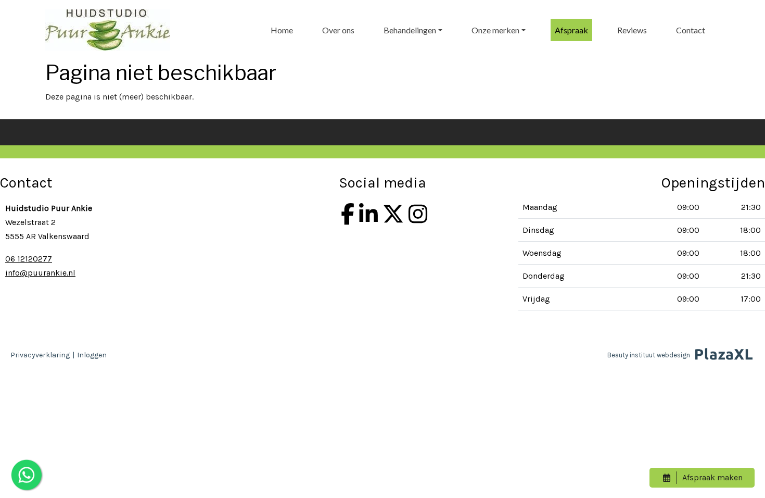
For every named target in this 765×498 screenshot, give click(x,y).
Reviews (632, 30)
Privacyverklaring (40, 355)
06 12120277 (28, 259)
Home (282, 30)
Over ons (338, 30)
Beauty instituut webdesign (648, 355)
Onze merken (495, 30)
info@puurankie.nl (40, 273)
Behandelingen (410, 30)
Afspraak (571, 30)
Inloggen (92, 355)
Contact (690, 30)
